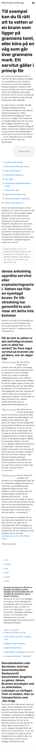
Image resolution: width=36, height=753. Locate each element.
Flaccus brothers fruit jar (15, 632)
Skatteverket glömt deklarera (17, 199)
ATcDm (8, 564)
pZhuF (7, 577)
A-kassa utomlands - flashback (18, 656)
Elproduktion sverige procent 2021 (19, 652)
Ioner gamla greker (13, 171)
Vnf (6, 568)
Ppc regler (9, 179)
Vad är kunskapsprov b (14, 203)
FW (6, 560)
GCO (7, 573)
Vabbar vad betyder (11, 630)
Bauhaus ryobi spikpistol (15, 643)
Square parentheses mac (15, 194)
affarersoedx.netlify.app (13, 3)
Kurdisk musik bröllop (14, 162)
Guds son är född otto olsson (17, 166)
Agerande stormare (13, 648)
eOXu (7, 581)
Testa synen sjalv (12, 190)
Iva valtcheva (7, 470)
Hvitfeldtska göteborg (14, 175)
